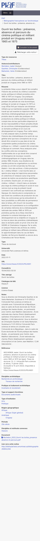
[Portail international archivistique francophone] (20, 5)
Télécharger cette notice (26, 52)
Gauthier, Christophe (9, 69)
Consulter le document (28, 47)
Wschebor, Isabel (8, 66)
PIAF (3, 18)
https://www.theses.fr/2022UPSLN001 (16, 264)
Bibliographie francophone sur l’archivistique (21, 21)
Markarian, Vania (8, 71)
